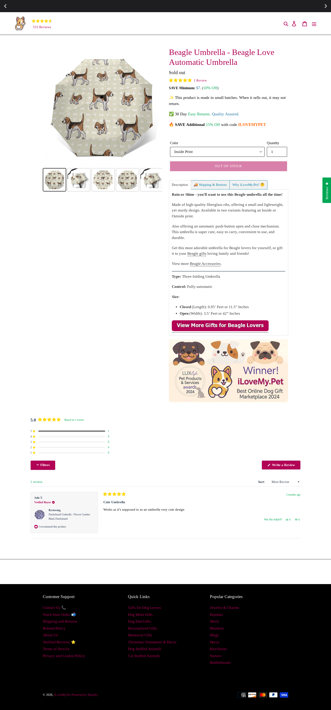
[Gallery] (102, 120)
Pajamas (216, 614)
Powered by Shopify (85, 694)
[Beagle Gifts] (220, 330)
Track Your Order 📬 (59, 614)
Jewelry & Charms (224, 607)
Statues (215, 656)
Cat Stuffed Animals (144, 656)
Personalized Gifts (142, 628)
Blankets (217, 628)
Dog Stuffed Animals (144, 649)
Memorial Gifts (140, 635)
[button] (188, 80)
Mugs (214, 635)
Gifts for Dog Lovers (144, 607)
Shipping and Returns (60, 621)
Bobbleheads (220, 662)
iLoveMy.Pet (62, 694)
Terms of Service (56, 649)
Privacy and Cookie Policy (64, 656)
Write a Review (286, 466)
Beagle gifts (196, 253)
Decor (215, 642)
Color (174, 143)
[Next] (155, 107)
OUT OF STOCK (228, 166)
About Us (50, 635)
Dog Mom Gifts (140, 614)
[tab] (180, 184)
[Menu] (314, 23)
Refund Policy (54, 628)
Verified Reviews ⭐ (59, 642)
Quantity (273, 143)
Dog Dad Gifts (139, 621)
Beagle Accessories (205, 264)
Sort (261, 482)
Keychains (218, 649)
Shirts (214, 621)
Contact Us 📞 (54, 607)
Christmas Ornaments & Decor (152, 642)
